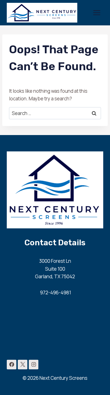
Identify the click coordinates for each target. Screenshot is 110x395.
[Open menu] (96, 12)
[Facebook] (11, 364)
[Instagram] (33, 364)
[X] (22, 364)
